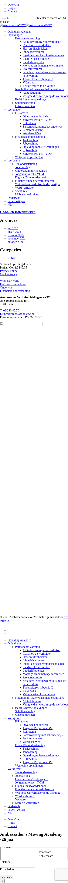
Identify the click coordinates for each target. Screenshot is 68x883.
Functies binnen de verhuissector (34, 789)
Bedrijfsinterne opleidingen (31, 707)
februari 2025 (16, 235)
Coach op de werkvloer (37, 653)
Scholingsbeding (25, 711)
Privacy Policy (8, 270)
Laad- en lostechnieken (18, 212)
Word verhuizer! (25, 796)
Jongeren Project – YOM (38, 728)
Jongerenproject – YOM (29, 782)
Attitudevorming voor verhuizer (41, 650)
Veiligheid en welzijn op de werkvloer (45, 704)
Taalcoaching (31, 748)
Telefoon (5, 862)
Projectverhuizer (32, 677)
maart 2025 (14, 231)
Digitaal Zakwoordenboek (30, 785)
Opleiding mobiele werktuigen (41, 755)
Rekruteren (29, 731)
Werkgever (14, 718)
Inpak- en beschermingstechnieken (43, 663)
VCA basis (29, 690)
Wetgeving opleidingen (29, 765)
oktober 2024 (15, 241)
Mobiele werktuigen (27, 802)
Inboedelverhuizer (33, 660)
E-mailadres (7, 869)
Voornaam (45, 852)
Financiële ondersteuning (15, 290)
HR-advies (21, 721)
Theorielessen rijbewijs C (38, 687)
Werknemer (14, 769)
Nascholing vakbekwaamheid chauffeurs (39, 697)
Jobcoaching (30, 752)
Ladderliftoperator (33, 670)
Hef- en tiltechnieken (35, 657)
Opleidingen (15, 643)
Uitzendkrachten (25, 714)
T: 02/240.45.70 (9, 310)
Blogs (11, 257)
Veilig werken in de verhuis (39, 694)
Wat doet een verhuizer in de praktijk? (37, 792)
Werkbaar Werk (9, 280)
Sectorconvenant (32, 738)
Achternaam (46, 856)
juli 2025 (13, 228)
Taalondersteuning (26, 772)
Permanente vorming (27, 646)
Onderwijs (6, 287)
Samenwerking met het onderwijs (43, 735)
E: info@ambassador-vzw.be (17, 313)
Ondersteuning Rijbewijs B (31, 779)
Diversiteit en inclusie (13, 284)
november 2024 (17, 238)
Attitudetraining (32, 701)
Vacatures (21, 799)
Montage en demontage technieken (43, 674)
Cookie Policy (8, 274)
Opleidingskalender (19, 640)
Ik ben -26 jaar (16, 809)
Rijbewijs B (30, 758)
